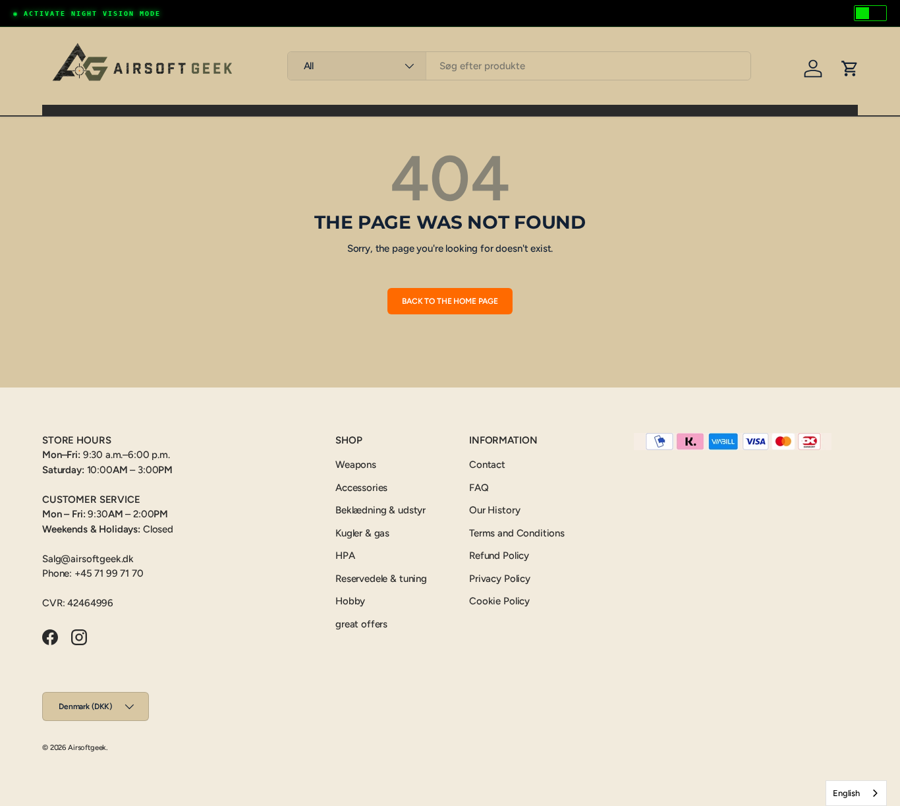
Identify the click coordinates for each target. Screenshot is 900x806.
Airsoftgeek (87, 747)
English (846, 793)
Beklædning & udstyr (380, 510)
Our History (494, 510)
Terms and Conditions (517, 533)
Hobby (350, 601)
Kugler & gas (362, 533)
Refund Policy (499, 555)
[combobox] (519, 66)
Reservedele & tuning (381, 579)
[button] (849, 68)
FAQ (479, 488)
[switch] (870, 13)
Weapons (355, 465)
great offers (361, 624)
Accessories (361, 488)
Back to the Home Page (450, 301)
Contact (487, 465)
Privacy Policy (499, 579)
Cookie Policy (499, 601)
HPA (345, 555)
